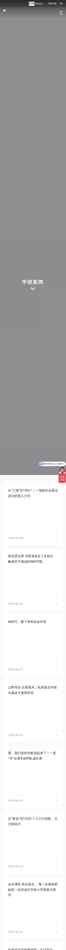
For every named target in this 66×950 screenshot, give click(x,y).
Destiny (39, 3)
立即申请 (52, 3)
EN (61, 3)
